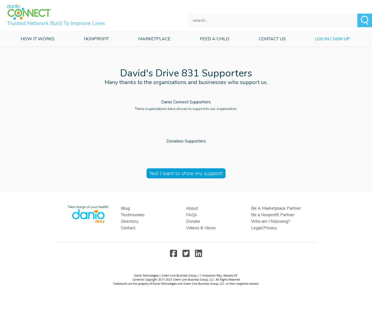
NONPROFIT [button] (96, 39)
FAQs (191, 215)
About (192, 208)
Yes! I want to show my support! (186, 173)
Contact (128, 228)
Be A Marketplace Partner (276, 208)
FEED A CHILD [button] (214, 39)
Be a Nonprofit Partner (272, 215)
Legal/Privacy (264, 228)
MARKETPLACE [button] (154, 39)
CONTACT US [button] (272, 39)
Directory (129, 221)
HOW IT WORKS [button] (37, 39)
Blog (125, 208)
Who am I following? (270, 221)
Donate (193, 221)
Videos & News (201, 228)
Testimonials (133, 215)
